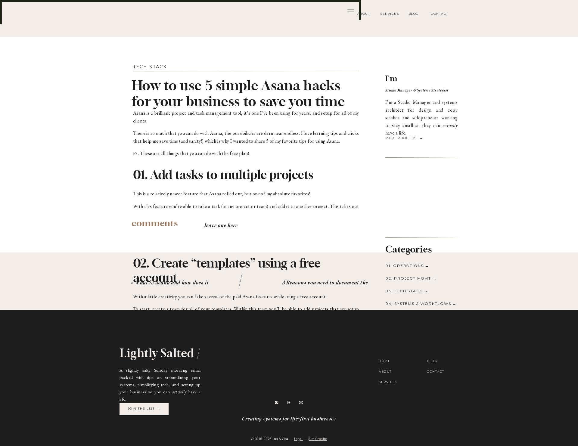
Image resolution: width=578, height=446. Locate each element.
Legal (298, 439)
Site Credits (318, 439)
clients (139, 121)
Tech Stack (150, 67)
